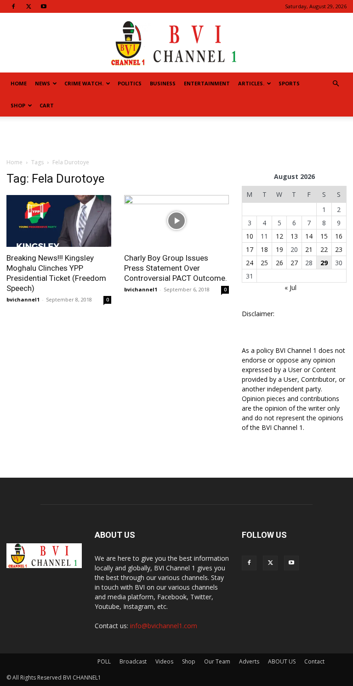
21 (309, 249)
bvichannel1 (23, 299)
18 (264, 249)
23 (338, 249)
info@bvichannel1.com (163, 625)
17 (249, 249)
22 (324, 249)
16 (338, 236)
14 (309, 236)
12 (279, 236)
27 (294, 262)
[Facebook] (13, 6)
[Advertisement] (176, 137)
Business (163, 83)
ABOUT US (282, 661)
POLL (104, 661)
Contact (314, 661)
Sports (289, 83)
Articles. (251, 83)
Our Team (217, 661)
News (42, 83)
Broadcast (133, 661)
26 (279, 262)
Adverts (249, 661)
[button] (336, 83)
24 (249, 262)
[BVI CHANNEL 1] (176, 43)
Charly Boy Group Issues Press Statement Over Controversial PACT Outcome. (175, 268)
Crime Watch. (83, 83)
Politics (130, 83)
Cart (47, 105)
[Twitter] (28, 6)
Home (19, 83)
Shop (18, 105)
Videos (164, 661)
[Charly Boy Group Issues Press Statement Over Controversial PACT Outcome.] (176, 221)
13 (294, 236)
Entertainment (207, 83)
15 (324, 236)
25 (264, 262)
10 (249, 236)
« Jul (290, 287)
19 (279, 249)
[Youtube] (44, 6)
